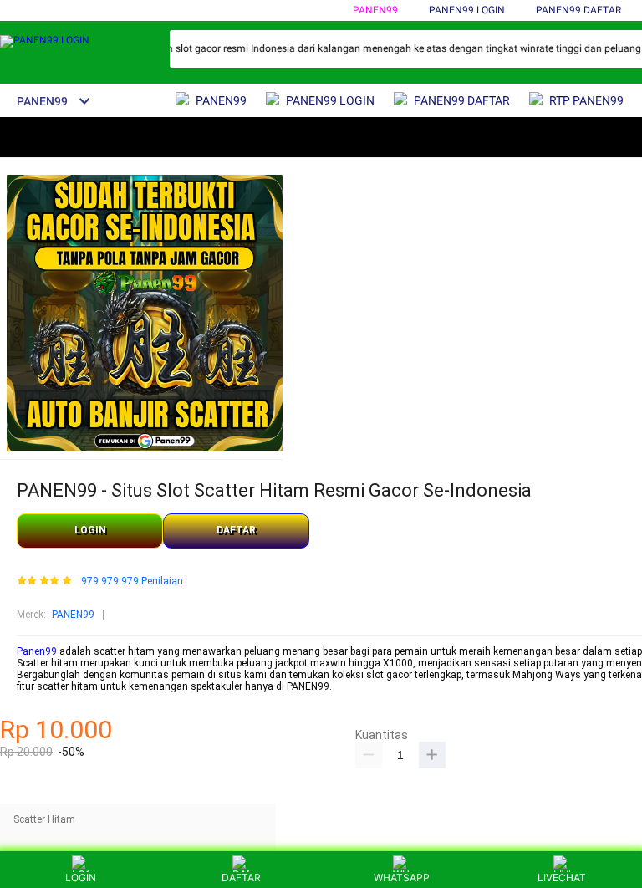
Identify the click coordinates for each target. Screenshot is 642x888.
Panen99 (37, 651)
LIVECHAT (562, 877)
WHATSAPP (402, 877)
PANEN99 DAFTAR (578, 10)
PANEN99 (375, 10)
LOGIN (90, 530)
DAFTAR (236, 530)
